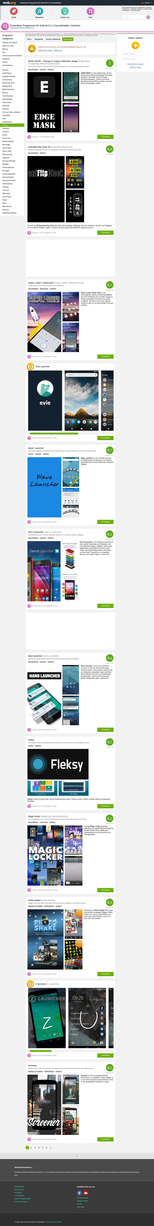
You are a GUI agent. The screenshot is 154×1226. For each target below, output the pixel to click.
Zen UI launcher (35, 532)
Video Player (6, 197)
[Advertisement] (13, 256)
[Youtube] (86, 1195)
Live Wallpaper (19, 1195)
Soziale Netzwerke (8, 174)
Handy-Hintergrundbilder (22, 1199)
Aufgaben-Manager (9, 76)
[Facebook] (80, 1195)
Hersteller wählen (83, 1198)
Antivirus (5, 70)
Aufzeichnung (7, 80)
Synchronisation (8, 177)
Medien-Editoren (8, 141)
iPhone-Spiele (19, 1189)
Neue (29, 39)
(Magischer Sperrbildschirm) (54, 816)
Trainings (5, 187)
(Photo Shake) (48, 900)
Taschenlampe (7, 184)
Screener (32, 1065)
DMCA (59, 1222)
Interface (5, 125)
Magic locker (34, 816)
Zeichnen (5, 210)
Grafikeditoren (7, 122)
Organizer (5, 158)
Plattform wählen (135, 67)
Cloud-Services (7, 96)
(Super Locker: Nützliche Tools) (68, 283)
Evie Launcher (43, 366)
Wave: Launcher (36, 448)
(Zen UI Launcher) (52, 532)
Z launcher (47, 984)
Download (5, 106)
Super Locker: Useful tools (40, 283)
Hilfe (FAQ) (80, 1207)
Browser (5, 93)
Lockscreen (6, 138)
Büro (4, 52)
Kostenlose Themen (21, 1202)
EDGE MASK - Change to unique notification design (53, 61)
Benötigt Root (7, 86)
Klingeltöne (18, 1192)
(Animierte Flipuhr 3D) (61, 147)
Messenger (6, 145)
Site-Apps (5, 171)
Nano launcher (35, 656)
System (5, 62)
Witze (4, 203)
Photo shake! (34, 900)
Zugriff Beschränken (9, 213)
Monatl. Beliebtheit (53, 39)
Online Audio (6, 148)
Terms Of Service (50, 1222)
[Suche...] (149, 17)
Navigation (6, 59)
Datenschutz (6, 102)
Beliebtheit (39, 39)
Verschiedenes (7, 65)
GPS (4, 119)
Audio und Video (8, 46)
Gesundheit (6, 115)
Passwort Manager (8, 161)
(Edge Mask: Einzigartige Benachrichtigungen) (59, 62)
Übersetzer (6, 193)
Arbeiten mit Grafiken (9, 42)
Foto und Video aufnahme (11, 112)
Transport (5, 190)
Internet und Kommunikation (12, 55)
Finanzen (5, 109)
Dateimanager (7, 99)
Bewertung (68, 39)
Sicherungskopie (8, 167)
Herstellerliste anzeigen (135, 64)
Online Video (6, 151)
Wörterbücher (7, 206)
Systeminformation (9, 180)
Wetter (4, 200)
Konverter (5, 128)
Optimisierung (7, 154)
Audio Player (6, 73)
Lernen (4, 135)
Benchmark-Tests (8, 83)
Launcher (5, 132)
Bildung (5, 49)
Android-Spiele (19, 1186)
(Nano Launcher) (50, 656)
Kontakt (79, 1204)
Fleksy (31, 740)
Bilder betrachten (8, 89)
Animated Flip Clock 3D (39, 147)
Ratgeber (5, 164)
